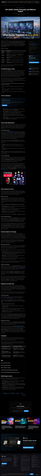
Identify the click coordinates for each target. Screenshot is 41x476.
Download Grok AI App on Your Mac (25, 465)
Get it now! (4, 463)
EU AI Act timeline (10, 297)
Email (22, 393)
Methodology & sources (32, 52)
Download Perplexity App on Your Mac (25, 463)
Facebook (6, 393)
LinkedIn (13, 393)
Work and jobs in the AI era (32, 46)
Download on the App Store (29, 447)
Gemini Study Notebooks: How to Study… (35, 465)
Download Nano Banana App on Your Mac (25, 470)
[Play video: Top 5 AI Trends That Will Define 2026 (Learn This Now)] (13, 178)
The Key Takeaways (31, 44)
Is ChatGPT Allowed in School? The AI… (35, 463)
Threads (18, 393)
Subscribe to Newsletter (15, 462)
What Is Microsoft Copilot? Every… (35, 457)
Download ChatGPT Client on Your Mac (25, 457)
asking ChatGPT (10, 131)
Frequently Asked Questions (16, 459)
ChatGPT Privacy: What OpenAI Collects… (34, 459)
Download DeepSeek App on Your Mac (25, 461)
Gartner (2, 151)
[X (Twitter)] (4, 465)
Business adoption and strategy (33, 47)
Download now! (5, 105)
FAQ (29, 51)
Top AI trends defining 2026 (32, 45)
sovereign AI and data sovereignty (18, 326)
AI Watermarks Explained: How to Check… (35, 461)
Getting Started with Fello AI (16, 457)
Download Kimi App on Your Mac (25, 466)
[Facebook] (2, 465)
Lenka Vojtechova (16, 13)
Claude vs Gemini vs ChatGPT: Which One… (35, 466)
